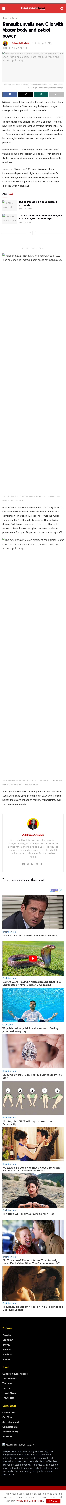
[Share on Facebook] (9, 94)
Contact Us (8, 1412)
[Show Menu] (3, 8)
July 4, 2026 (26, 222)
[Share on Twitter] (25, 94)
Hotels (6, 1388)
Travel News (9, 1392)
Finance (6, 1349)
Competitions (10, 1426)
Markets (7, 1354)
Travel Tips (8, 1397)
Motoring (13, 17)
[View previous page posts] (30, 233)
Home (4, 17)
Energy (6, 1344)
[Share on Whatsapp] (41, 94)
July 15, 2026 (26, 209)
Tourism (7, 1383)
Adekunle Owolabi (20, 43)
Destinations (9, 1378)
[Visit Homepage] (33, 8)
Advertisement (10, 1421)
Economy (7, 1339)
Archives (7, 1436)
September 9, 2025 (43, 43)
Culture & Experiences (15, 1373)
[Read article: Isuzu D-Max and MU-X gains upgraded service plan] (9, 205)
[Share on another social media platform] (56, 94)
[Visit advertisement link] (33, 1)
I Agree (53, 1501)
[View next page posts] (36, 233)
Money (6, 1358)
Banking (7, 1334)
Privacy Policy (10, 1431)
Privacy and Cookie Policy (29, 1500)
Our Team (7, 1417)
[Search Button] (62, 8)
